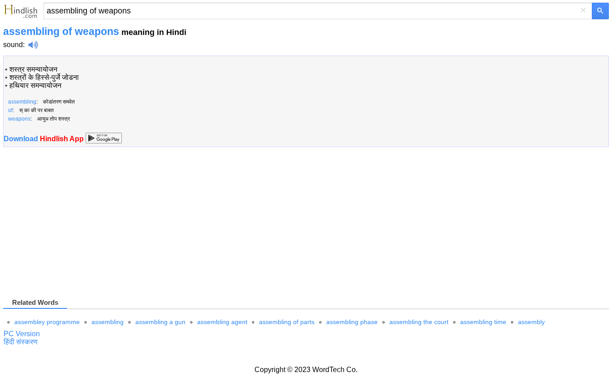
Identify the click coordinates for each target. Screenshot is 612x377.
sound (13, 44)
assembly (531, 321)
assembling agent (222, 321)
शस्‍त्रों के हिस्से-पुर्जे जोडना (44, 77)
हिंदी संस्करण (21, 342)
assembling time (483, 321)
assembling (107, 321)
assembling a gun (160, 321)
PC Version (22, 334)
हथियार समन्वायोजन (35, 85)
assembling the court (418, 321)
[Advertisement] (78, 226)
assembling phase (352, 321)
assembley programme (47, 321)
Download (45, 139)
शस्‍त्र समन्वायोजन (33, 69)
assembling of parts (287, 321)
